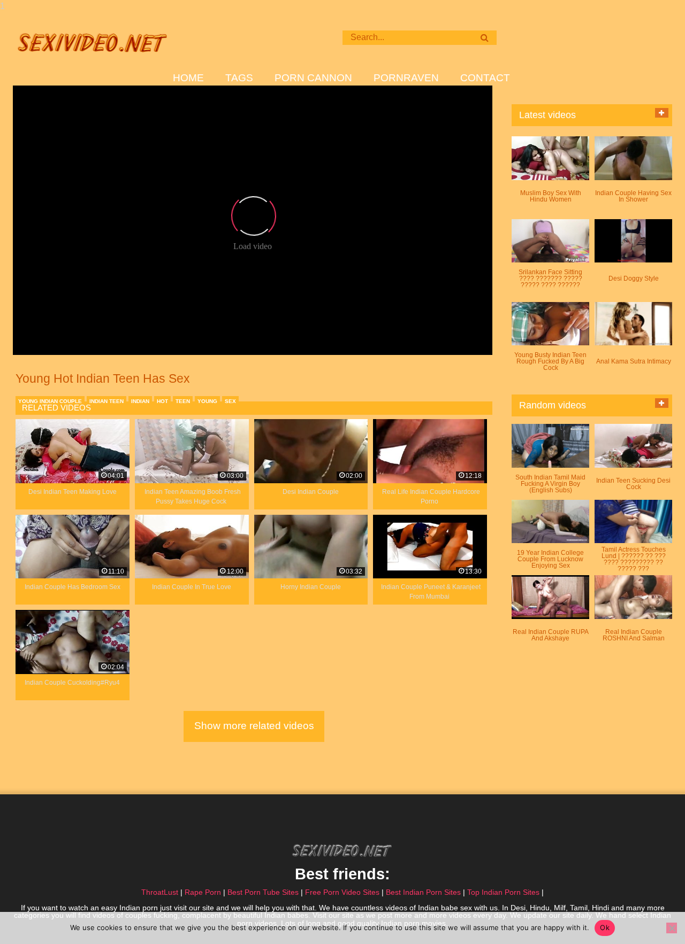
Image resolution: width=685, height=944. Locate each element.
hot (162, 401)
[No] (671, 928)
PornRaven (406, 78)
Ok (605, 927)
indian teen (106, 401)
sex (230, 401)
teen (183, 401)
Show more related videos (254, 725)
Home (188, 78)
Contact (485, 78)
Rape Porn (203, 892)
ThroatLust (159, 892)
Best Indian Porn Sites (423, 892)
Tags (239, 78)
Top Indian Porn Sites (503, 892)
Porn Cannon (313, 78)
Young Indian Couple (50, 401)
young (207, 401)
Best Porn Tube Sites (263, 892)
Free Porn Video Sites (342, 892)
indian (140, 401)
